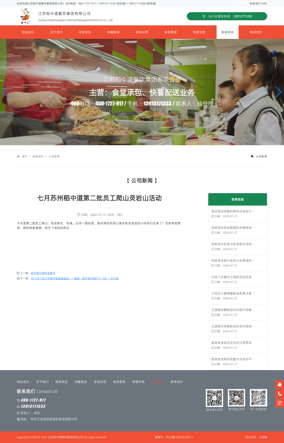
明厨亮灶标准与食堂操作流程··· (232, 244)
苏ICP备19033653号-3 (179, 437)
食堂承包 (85, 32)
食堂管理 (170, 32)
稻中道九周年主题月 (43, 273)
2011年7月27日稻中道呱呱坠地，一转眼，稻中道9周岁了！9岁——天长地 (75, 278)
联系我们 (255, 3)
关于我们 (56, 32)
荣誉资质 (199, 32)
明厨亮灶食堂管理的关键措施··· (232, 227)
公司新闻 (54, 156)
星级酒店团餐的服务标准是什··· (232, 211)
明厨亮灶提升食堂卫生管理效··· (232, 260)
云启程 (263, 437)
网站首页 (28, 32)
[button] (278, 92)
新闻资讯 (227, 32)
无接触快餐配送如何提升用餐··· (232, 310)
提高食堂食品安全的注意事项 (231, 343)
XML (264, 3)
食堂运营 (142, 32)
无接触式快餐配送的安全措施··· (232, 326)
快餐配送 (113, 32)
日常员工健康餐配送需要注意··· (232, 293)
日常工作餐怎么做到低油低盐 (231, 277)
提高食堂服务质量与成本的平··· (232, 359)
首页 (24, 156)
